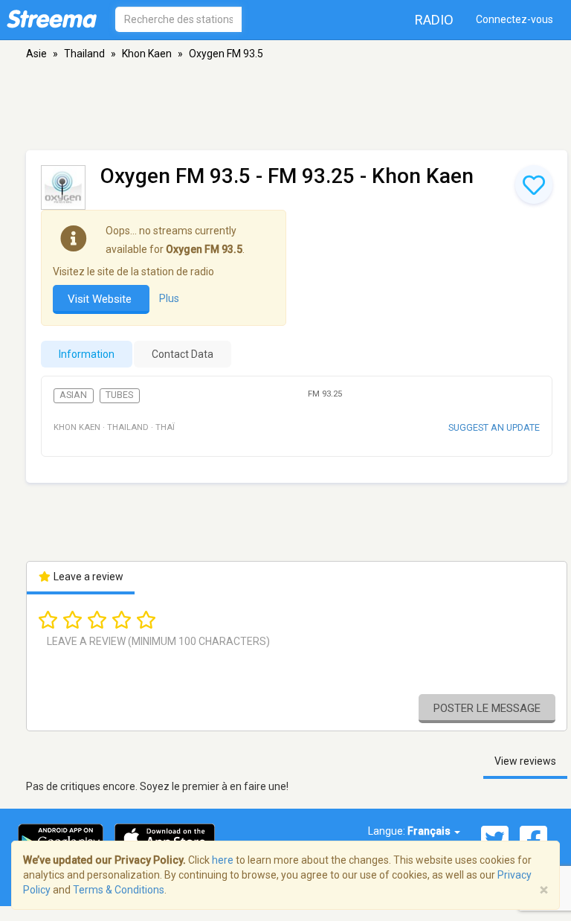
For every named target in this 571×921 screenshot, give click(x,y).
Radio (434, 20)
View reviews (525, 761)
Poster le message (487, 708)
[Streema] (52, 19)
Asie (36, 54)
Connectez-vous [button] (514, 19)
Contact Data (182, 354)
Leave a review (87, 577)
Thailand (84, 54)
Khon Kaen (147, 54)
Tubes (119, 395)
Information (86, 354)
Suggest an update (494, 427)
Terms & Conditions (118, 890)
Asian (73, 395)
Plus (169, 298)
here (222, 860)
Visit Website (101, 299)
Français (430, 831)
